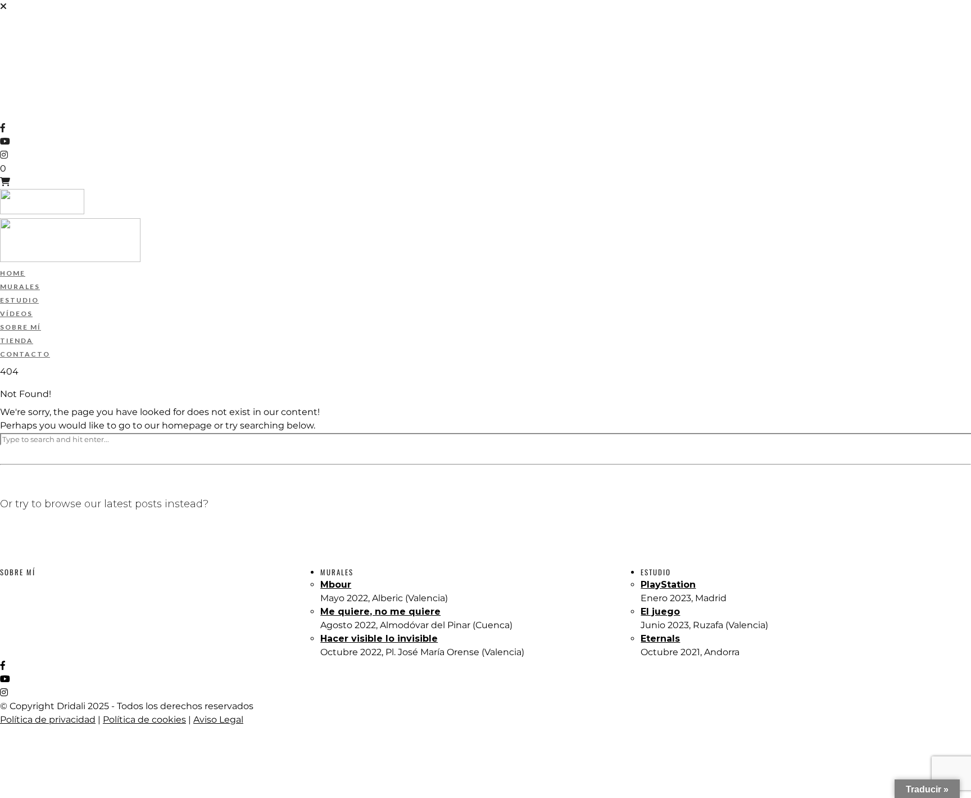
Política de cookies (144, 719)
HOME (13, 20)
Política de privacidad (48, 719)
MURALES (21, 33)
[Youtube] (5, 141)
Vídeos (17, 60)
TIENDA (17, 87)
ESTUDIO (19, 47)
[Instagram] (4, 155)
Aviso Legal (218, 719)
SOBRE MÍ (21, 74)
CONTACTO (24, 101)
